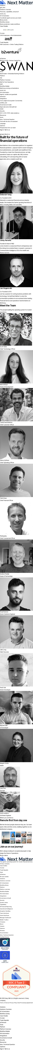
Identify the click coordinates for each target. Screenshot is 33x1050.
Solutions (2, 5)
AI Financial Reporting (6, 906)
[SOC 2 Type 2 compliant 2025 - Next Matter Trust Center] (16, 980)
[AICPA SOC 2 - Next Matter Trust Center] (16, 944)
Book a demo (4, 855)
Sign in (2, 130)
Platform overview (5, 889)
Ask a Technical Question (7, 935)
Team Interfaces (4, 913)
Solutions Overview (6, 1009)
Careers (2, 926)
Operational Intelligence (6, 909)
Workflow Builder (4, 891)
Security (2, 900)
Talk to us (7, 130)
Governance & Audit (5, 898)
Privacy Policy (13, 1002)
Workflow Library (5, 1013)
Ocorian (2, 868)
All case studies (4, 876)
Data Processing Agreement (25, 1002)
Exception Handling (5, 911)
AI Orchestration (4, 883)
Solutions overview (5, 880)
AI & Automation (4, 893)
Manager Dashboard (5, 917)
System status (4, 902)
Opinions (2, 928)
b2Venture (3, 874)
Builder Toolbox (4, 920)
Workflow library (4, 885)
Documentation (4, 933)
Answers (2, 930)
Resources (3, 115)
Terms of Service (4, 1002)
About (1, 924)
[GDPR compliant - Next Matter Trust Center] (16, 957)
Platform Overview (5, 1029)
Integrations (3, 896)
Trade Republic (4, 870)
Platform (2, 76)
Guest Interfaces (4, 915)
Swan (1, 872)
